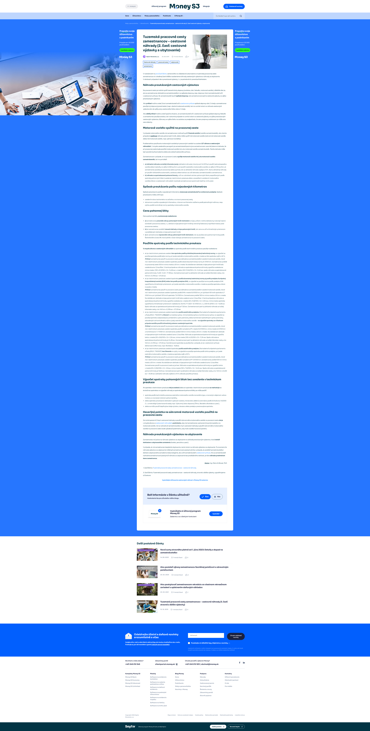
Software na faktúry (157, 702)
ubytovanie (174, 62)
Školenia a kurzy (206, 689)
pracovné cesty (163, 62)
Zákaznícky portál (206, 692)
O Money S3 (178, 16)
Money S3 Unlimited (132, 686)
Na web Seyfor (235, 727)
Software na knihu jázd (158, 706)
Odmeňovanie (144, 23)
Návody (203, 677)
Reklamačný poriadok (211, 715)
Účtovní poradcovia (232, 677)
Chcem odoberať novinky (236, 636)
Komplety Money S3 (132, 674)
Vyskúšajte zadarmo (127, 50)
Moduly (153, 674)
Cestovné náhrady (150, 62)
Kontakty (228, 674)
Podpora (203, 674)
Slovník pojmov (205, 695)
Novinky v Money (181, 689)
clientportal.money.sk (165, 664)
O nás (227, 683)
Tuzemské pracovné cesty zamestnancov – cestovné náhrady (174, 468)
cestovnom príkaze (187, 103)
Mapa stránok (172, 715)
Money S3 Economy (132, 680)
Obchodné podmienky (226, 715)
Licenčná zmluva (240, 715)
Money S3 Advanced (132, 683)
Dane (127, 16)
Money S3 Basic (131, 677)
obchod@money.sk (210, 664)
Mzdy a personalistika (152, 16)
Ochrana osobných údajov (185, 715)
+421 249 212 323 (192, 664)
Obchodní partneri (231, 680)
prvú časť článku (161, 74)
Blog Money (179, 674)
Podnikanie (167, 16)
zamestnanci (148, 66)
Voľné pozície (217, 727)
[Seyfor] (130, 727)
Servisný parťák (205, 686)
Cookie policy (199, 715)
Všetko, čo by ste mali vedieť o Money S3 (147, 568)
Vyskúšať (215, 514)
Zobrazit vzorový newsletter (160, 644)
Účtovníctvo (136, 16)
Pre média (228, 686)
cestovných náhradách (164, 423)
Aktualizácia (204, 680)
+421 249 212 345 (132, 664)
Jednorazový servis (207, 683)
